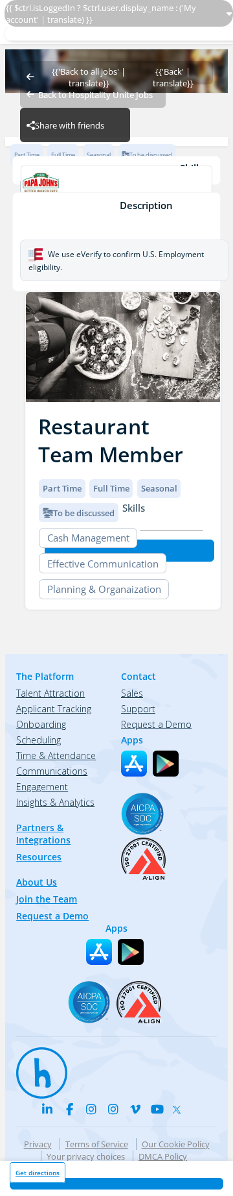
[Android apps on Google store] (166, 764)
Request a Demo (52, 916)
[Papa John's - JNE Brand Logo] (116, 187)
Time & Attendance (56, 755)
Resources (38, 857)
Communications (51, 771)
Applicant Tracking (53, 709)
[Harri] (35, 1066)
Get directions (38, 1172)
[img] (123, 347)
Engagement (42, 786)
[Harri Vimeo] (135, 1109)
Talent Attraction (50, 693)
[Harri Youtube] (157, 1109)
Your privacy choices (86, 1156)
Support (138, 709)
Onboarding (41, 724)
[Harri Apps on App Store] (134, 764)
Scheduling (38, 740)
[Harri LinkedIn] (47, 1109)
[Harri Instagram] (91, 1109)
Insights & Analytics (55, 802)
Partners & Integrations (43, 833)
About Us (36, 882)
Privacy (38, 1144)
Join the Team (46, 899)
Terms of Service (96, 1144)
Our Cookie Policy (176, 1144)
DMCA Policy (163, 1156)
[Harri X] (179, 1107)
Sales (132, 693)
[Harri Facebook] (69, 1109)
